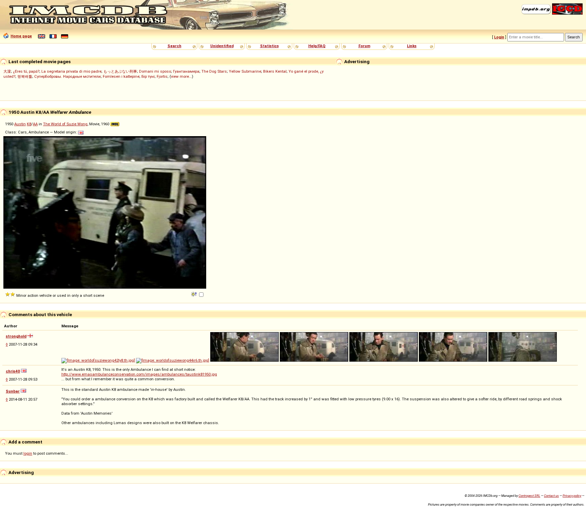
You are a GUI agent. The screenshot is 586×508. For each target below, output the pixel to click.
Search (174, 45)
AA (35, 124)
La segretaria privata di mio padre (71, 71)
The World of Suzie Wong (65, 124)
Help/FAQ (317, 45)
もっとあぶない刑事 (120, 71)
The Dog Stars (214, 71)
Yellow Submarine (245, 71)
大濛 (7, 71)
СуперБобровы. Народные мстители (67, 76)
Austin (20, 124)
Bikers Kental (275, 71)
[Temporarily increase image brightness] (194, 293)
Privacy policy (572, 495)
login (27, 453)
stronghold (16, 336)
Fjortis (162, 76)
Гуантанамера (186, 71)
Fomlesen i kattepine (121, 76)
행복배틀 (24, 76)
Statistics (269, 45)
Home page (21, 36)
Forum (364, 45)
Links (411, 45)
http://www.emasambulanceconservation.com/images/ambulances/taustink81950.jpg (139, 374)
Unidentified (222, 45)
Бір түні (148, 76)
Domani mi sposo (155, 71)
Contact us (551, 495)
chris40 (13, 371)
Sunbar (13, 391)
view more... (181, 76)
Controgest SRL (529, 495)
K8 (29, 124)
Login (499, 37)
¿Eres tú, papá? (26, 71)
